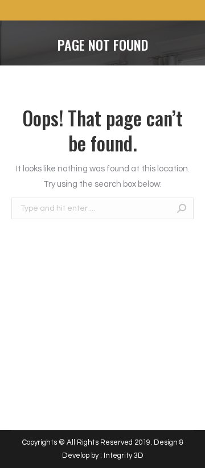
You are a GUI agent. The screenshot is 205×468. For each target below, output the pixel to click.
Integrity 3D (124, 455)
